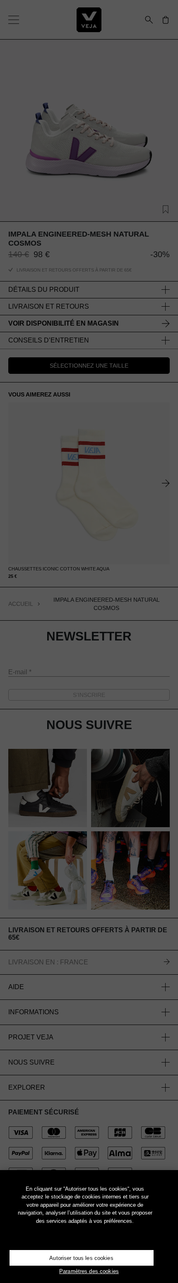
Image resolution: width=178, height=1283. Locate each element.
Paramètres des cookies (89, 1271)
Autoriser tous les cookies (81, 1258)
